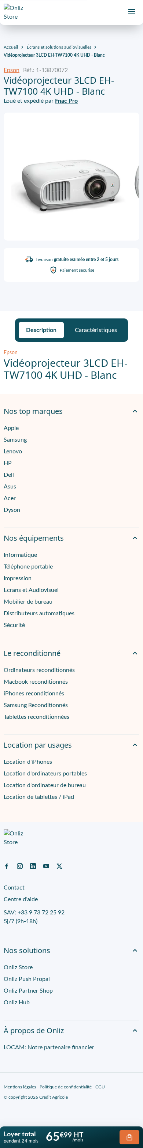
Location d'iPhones (28, 762)
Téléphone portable (28, 567)
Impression (18, 578)
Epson (11, 70)
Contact (14, 888)
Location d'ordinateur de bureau (45, 785)
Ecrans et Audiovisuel (31, 590)
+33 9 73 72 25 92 (41, 912)
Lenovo (13, 451)
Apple (11, 428)
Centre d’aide (21, 899)
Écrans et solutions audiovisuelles (59, 47)
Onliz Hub (17, 1002)
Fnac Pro (66, 101)
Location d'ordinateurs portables (45, 774)
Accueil (11, 47)
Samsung (15, 440)
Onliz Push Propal (27, 979)
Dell (9, 475)
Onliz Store (18, 967)
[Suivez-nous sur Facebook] (7, 866)
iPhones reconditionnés (34, 693)
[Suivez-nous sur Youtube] (46, 866)
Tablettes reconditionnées (36, 717)
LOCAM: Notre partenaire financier (49, 1047)
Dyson (12, 510)
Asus (10, 487)
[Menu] (131, 11)
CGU (100, 1087)
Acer (10, 498)
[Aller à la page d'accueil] (16, 12)
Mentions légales (20, 1087)
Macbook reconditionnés (36, 682)
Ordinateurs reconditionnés (39, 670)
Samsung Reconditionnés (36, 705)
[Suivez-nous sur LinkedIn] (33, 866)
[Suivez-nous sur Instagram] (20, 866)
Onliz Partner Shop (28, 991)
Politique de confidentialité (66, 1087)
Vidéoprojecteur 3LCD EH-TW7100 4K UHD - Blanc (54, 55)
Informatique (20, 555)
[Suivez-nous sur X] (59, 866)
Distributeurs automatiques (39, 613)
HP (8, 463)
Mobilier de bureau (28, 602)
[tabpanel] (71, 365)
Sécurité (14, 625)
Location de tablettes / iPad (39, 797)
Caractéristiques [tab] (96, 330)
